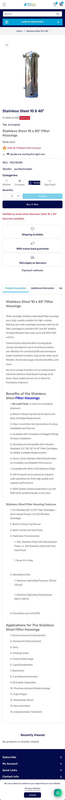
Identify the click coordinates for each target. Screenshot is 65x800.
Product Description (15, 288)
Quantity (7, 190)
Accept (32, 795)
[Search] (57, 14)
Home (19, 31)
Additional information (42, 288)
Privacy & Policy (32, 788)
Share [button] (37, 182)
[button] (6, 4)
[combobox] (32, 14)
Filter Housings (27, 398)
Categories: (10, 175)
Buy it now (32, 204)
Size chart (49, 184)
